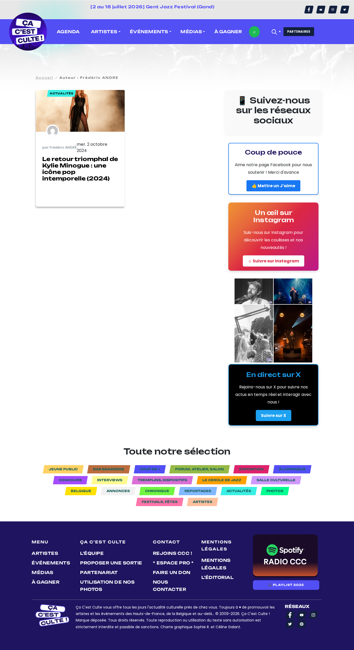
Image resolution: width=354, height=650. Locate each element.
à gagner (228, 31)
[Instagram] (332, 9)
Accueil (44, 78)
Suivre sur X (273, 415)
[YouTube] (320, 9)
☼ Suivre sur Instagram (273, 261)
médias (42, 572)
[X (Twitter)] (344, 9)
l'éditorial (217, 577)
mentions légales (216, 564)
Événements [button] (149, 31)
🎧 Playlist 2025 (286, 585)
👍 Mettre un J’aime (273, 186)
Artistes (45, 553)
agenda (68, 31)
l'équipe (92, 553)
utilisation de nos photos (107, 585)
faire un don (171, 572)
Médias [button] (191, 31)
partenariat (99, 572)
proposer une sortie (111, 562)
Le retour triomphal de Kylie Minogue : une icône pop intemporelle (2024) (80, 169)
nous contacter (169, 585)
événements (51, 562)
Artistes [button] (104, 31)
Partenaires (298, 31)
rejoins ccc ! (172, 553)
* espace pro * (173, 562)
